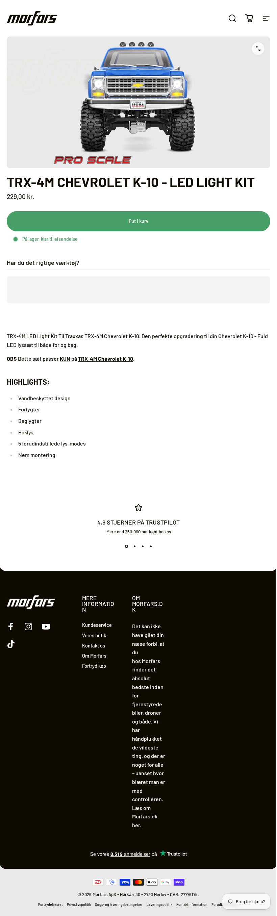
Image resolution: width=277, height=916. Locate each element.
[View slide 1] (126, 546)
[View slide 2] (134, 546)
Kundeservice (97, 625)
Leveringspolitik (159, 904)
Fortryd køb (94, 666)
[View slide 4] (151, 546)
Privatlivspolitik (79, 904)
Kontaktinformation (191, 904)
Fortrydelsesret (50, 904)
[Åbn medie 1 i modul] (258, 48)
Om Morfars (94, 656)
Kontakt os (93, 645)
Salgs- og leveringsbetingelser (119, 904)
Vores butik (94, 635)
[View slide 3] (142, 546)
